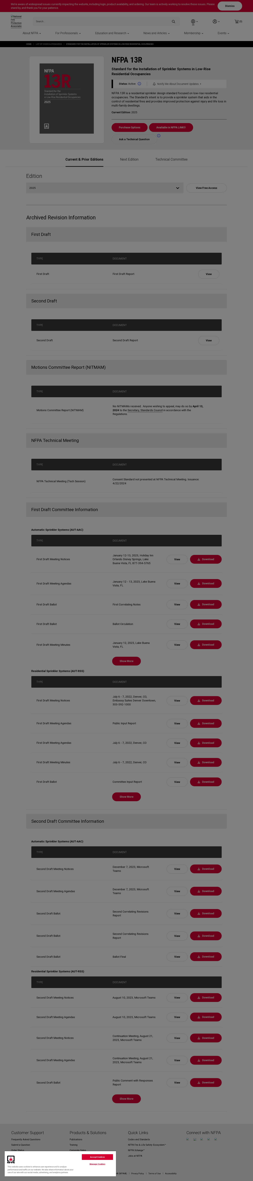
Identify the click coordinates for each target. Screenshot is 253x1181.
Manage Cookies (97, 1164)
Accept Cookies (97, 1157)
